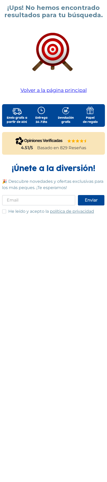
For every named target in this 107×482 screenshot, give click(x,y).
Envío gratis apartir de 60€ (17, 120)
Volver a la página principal (54, 90)
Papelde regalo (90, 120)
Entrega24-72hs (41, 120)
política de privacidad (72, 211)
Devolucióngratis (66, 120)
